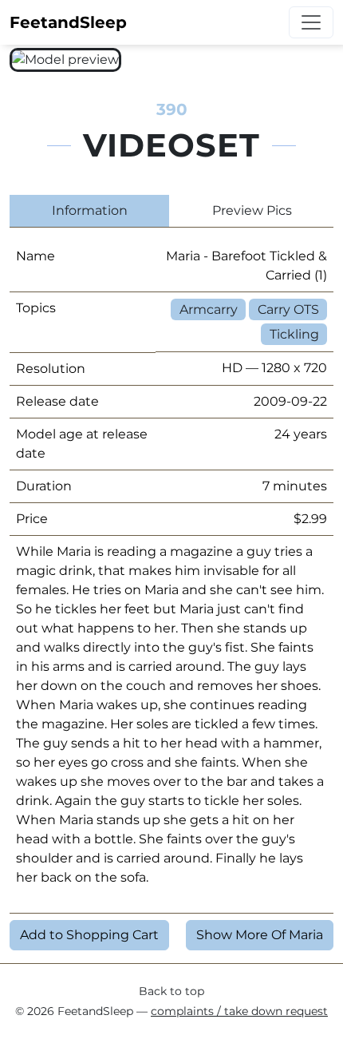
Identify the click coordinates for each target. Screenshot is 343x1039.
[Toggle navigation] (311, 22)
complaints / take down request (239, 1011)
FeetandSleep (68, 22)
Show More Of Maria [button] (259, 934)
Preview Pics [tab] (252, 210)
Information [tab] (90, 210)
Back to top (171, 991)
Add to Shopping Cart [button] (89, 934)
